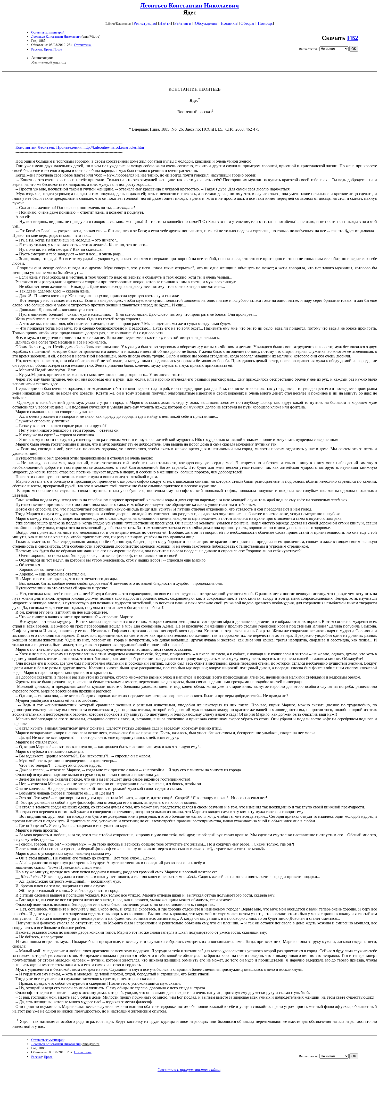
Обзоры (247, 23)
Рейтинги (182, 23)
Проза (48, 49)
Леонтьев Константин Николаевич (189, 5)
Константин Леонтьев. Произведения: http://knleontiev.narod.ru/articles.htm (79, 147)
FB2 (352, 38)
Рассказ (36, 49)
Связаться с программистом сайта (189, 1069)
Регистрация (145, 23)
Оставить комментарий (47, 32)
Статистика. (83, 45)
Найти (165, 23)
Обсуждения (206, 23)
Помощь (265, 23)
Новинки (229, 23)
